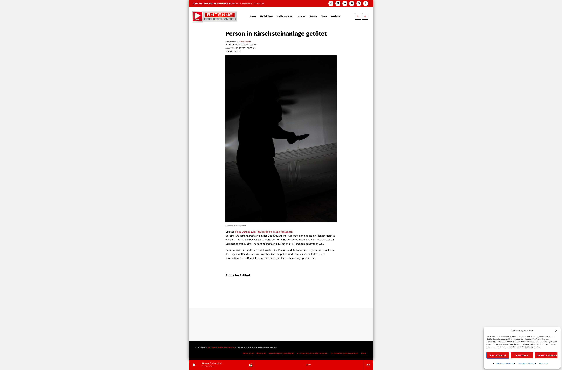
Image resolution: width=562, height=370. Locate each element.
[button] (556, 330)
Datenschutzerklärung (505, 363)
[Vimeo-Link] (214, 16)
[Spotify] (337, 3)
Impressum (543, 363)
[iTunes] (351, 3)
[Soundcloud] (344, 3)
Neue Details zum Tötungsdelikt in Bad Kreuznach (264, 232)
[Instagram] (358, 3)
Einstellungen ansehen (547, 355)
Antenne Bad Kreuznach (220, 348)
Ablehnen (522, 355)
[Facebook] (365, 3)
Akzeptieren (498, 355)
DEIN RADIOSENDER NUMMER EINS (229, 3)
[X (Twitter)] (330, 3)
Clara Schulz (245, 41)
